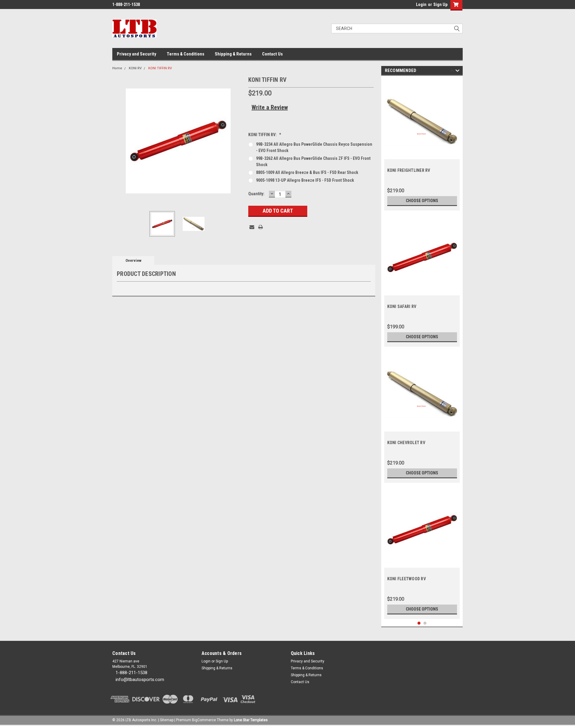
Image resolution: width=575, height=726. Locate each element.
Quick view (422, 154)
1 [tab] (419, 623)
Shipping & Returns (233, 54)
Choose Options (422, 200)
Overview (133, 260)
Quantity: (256, 193)
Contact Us (272, 54)
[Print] (260, 227)
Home (117, 68)
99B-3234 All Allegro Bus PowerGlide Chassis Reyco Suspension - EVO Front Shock (314, 147)
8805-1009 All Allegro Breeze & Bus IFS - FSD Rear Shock (307, 172)
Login (421, 4)
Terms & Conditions (185, 54)
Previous (118, 141)
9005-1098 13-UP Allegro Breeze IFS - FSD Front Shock (305, 180)
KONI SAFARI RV (402, 306)
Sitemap (166, 720)
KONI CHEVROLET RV (406, 442)
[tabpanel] (422, 145)
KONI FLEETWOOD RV (406, 578)
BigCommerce (204, 720)
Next (238, 141)
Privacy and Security (136, 54)
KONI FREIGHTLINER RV (408, 170)
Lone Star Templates (251, 720)
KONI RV (135, 68)
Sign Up (440, 4)
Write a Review (270, 107)
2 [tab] (425, 623)
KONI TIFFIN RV (160, 68)
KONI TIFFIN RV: (264, 134)
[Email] (251, 227)
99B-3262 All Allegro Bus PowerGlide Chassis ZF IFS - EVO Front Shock (313, 161)
